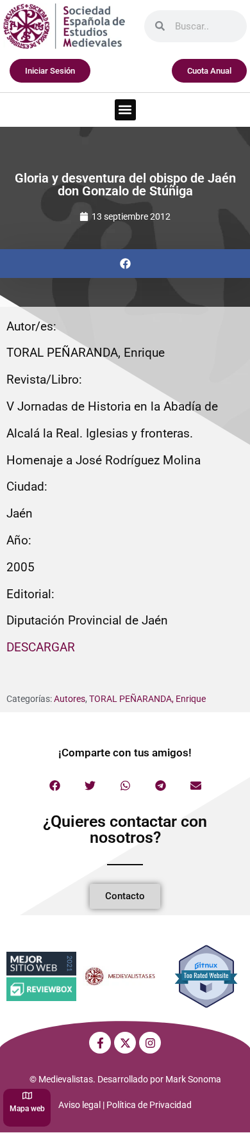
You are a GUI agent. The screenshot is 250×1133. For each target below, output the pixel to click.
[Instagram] (150, 1043)
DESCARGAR (40, 647)
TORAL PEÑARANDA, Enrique (147, 699)
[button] (125, 109)
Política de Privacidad (149, 1105)
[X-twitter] (125, 1043)
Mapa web (27, 1108)
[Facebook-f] (100, 1043)
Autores (69, 699)
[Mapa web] (27, 1095)
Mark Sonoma (193, 1079)
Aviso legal (79, 1105)
